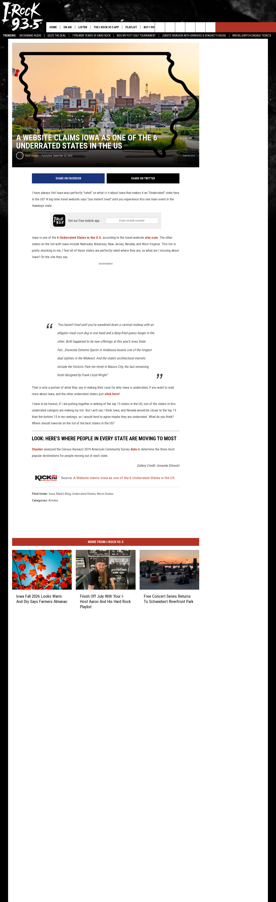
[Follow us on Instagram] (190, 27)
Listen (82, 27)
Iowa (52, 493)
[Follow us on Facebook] (180, 27)
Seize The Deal (56, 35)
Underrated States (84, 493)
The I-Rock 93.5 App (106, 27)
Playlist (131, 27)
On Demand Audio (30, 35)
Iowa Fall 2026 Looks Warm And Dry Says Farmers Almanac (41, 599)
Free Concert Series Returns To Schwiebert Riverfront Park (168, 599)
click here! (112, 394)
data (133, 449)
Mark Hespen (32, 155)
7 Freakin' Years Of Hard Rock (91, 35)
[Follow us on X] (200, 27)
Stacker (37, 449)
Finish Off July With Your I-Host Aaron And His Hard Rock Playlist (105, 601)
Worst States (105, 493)
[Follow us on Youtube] (210, 27)
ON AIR (67, 27)
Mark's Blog (63, 493)
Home (53, 27)
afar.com (151, 237)
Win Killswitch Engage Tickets (251, 35)
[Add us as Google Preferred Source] (170, 27)
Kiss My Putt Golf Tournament (136, 35)
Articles (53, 500)
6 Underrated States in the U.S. (79, 237)
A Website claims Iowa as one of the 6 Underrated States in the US (123, 478)
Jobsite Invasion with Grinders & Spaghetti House (194, 35)
